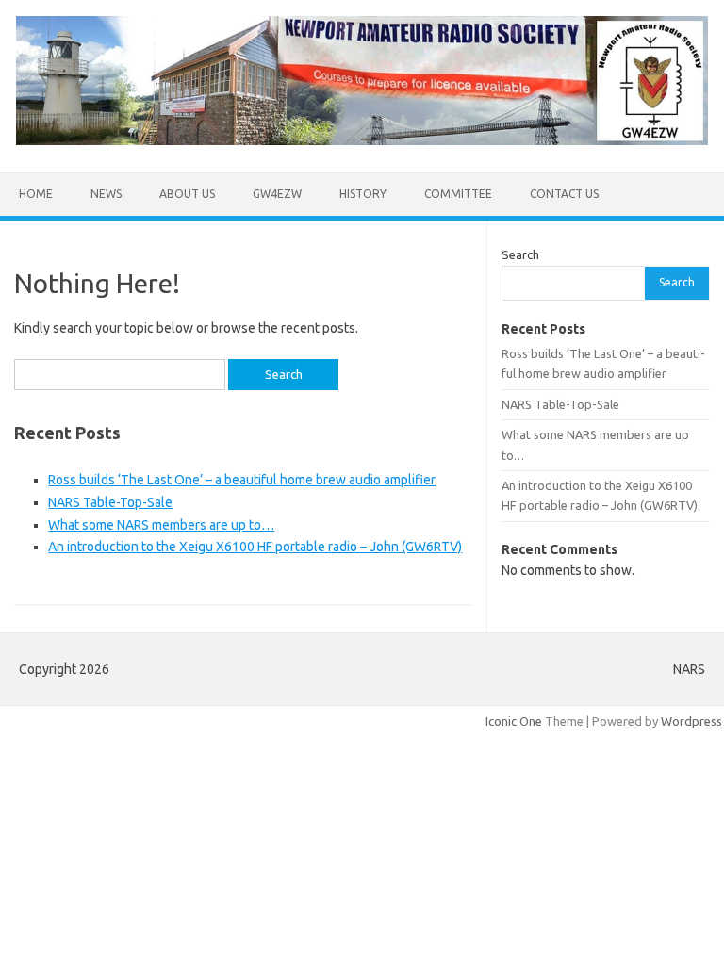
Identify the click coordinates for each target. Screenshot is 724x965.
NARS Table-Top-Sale (110, 502)
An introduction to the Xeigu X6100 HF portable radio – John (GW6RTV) (255, 546)
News (106, 194)
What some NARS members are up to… (161, 524)
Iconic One (513, 721)
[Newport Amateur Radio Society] (362, 140)
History (363, 194)
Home (36, 194)
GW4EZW (277, 194)
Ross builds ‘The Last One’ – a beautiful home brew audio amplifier (242, 479)
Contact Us (564, 194)
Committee (458, 194)
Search (520, 254)
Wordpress (691, 721)
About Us (187, 194)
